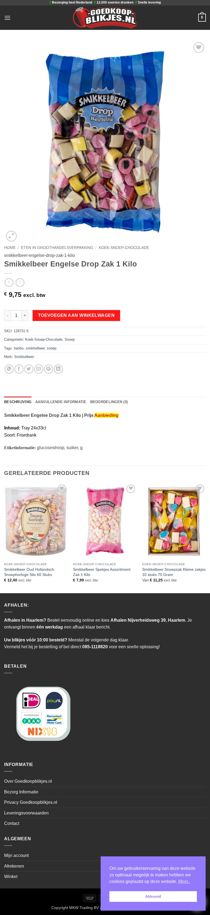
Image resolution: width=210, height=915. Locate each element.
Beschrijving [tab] (17, 402)
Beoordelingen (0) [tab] (109, 402)
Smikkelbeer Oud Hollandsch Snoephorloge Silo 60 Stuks (29, 572)
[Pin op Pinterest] (48, 369)
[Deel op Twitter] (28, 369)
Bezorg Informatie (21, 792)
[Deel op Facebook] (19, 369)
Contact (11, 823)
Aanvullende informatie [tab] (60, 402)
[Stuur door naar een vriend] (38, 369)
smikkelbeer (35, 348)
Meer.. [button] (184, 881)
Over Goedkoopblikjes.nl (28, 781)
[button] (7, 17)
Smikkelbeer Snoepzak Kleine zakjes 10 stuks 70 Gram (174, 572)
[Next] (206, 538)
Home (10, 248)
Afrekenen (14, 866)
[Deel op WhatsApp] (9, 369)
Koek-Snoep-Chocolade (124, 248)
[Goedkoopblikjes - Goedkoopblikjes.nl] (105, 17)
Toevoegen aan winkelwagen (76, 315)
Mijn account (16, 855)
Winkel (11, 876)
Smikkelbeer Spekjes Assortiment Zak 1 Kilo (101, 572)
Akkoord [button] (153, 896)
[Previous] (4, 538)
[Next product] (9, 282)
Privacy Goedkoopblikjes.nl (30, 802)
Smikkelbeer (24, 357)
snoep (51, 348)
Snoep (70, 339)
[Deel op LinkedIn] (58, 369)
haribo (19, 348)
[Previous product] (20, 282)
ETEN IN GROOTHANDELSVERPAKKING (57, 248)
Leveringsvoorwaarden (26, 813)
